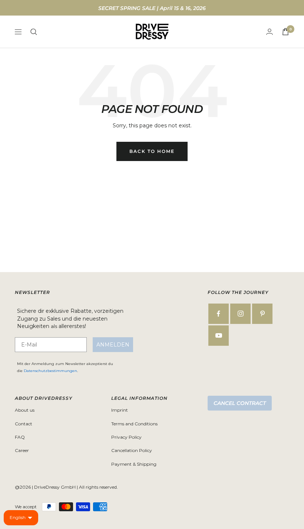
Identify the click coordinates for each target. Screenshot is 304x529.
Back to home (152, 151)
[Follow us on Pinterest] (262, 314)
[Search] (33, 32)
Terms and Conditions (134, 423)
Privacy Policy (126, 437)
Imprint (119, 410)
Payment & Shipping (133, 464)
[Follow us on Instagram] (240, 314)
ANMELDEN (112, 344)
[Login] (269, 32)
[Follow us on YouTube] (218, 335)
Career (22, 450)
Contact (23, 423)
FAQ (20, 437)
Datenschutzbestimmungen (50, 370)
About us (24, 410)
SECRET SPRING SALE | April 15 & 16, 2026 (152, 8)
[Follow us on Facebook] (218, 314)
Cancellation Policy (131, 450)
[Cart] (285, 31)
